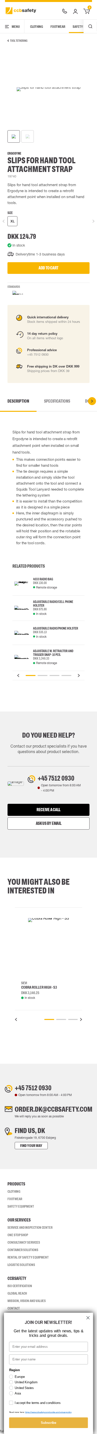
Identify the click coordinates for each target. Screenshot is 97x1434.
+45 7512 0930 (56, 778)
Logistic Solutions (21, 1265)
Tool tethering (18, 40)
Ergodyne (14, 153)
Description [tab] (18, 401)
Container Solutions (22, 1250)
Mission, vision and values (26, 1301)
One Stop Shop (17, 1235)
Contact (13, 1308)
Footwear (57, 27)
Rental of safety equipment (28, 1257)
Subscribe (48, 1422)
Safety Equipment (20, 1206)
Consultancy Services (23, 1242)
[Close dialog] (88, 1317)
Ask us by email (48, 823)
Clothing (36, 27)
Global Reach (17, 1293)
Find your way (31, 1145)
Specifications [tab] (57, 401)
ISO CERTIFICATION (19, 1286)
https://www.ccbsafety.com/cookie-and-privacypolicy (48, 1412)
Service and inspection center (29, 1227)
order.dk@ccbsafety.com (53, 1109)
